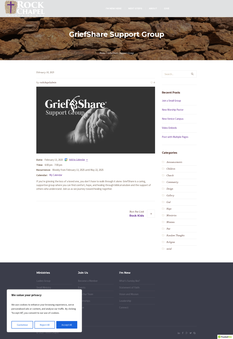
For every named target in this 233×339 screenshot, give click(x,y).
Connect (123, 307)
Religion (170, 242)
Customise (22, 324)
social (169, 249)
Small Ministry (44, 287)
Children (170, 169)
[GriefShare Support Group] (95, 119)
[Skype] (194, 333)
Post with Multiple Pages (175, 136)
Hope (168, 209)
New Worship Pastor (173, 109)
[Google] (186, 333)
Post (168, 229)
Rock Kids (136, 215)
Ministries (171, 215)
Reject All (44, 324)
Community (172, 182)
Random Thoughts (175, 235)
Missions (170, 222)
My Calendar (55, 175)
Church (169, 175)
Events (81, 287)
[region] (44, 310)
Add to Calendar (77, 159)
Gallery (170, 195)
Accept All (67, 324)
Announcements (174, 162)
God (168, 202)
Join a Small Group (171, 100)
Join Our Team (85, 294)
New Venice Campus (173, 118)
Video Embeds (169, 127)
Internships (84, 300)
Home (102, 53)
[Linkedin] (178, 333)
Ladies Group (43, 280)
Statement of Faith (129, 287)
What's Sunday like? (129, 280)
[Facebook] (182, 333)
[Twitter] (190, 333)
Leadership (125, 300)
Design (169, 189)
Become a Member (88, 280)
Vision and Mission (129, 294)
